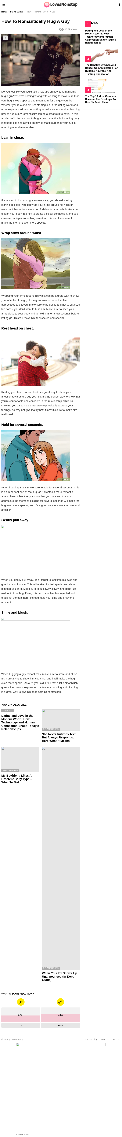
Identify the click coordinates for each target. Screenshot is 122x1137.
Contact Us (105, 1039)
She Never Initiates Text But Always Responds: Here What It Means (59, 737)
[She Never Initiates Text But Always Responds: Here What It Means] (61, 720)
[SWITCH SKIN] (119, 4)
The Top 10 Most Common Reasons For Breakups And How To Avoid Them (101, 99)
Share (5, 38)
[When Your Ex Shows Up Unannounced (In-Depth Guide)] (61, 858)
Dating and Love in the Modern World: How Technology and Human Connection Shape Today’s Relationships (20, 722)
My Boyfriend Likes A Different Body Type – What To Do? (16, 779)
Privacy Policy (91, 1039)
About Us (116, 1039)
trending (7, 711)
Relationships (51, 729)
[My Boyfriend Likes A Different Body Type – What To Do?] (20, 759)
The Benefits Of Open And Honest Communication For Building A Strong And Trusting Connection (101, 69)
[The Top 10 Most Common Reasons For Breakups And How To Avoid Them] (101, 86)
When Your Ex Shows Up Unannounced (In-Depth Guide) (59, 976)
